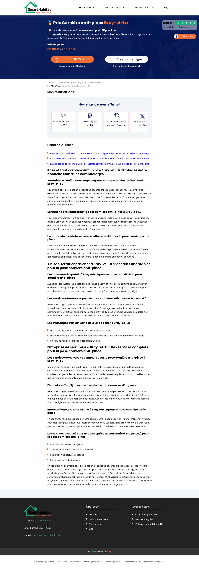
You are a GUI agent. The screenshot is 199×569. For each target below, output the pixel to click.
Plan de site (95, 524)
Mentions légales (144, 519)
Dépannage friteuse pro (92, 562)
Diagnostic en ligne (129, 59)
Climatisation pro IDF (132, 562)
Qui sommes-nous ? (99, 519)
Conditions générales (146, 514)
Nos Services (84, 7)
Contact (93, 514)
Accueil (50, 82)
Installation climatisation (154, 562)
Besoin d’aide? (142, 7)
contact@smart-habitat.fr (46, 535)
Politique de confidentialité (149, 524)
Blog (166, 7)
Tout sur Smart (113, 7)
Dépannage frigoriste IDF (44, 562)
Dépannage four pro (113, 562)
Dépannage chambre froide (68, 562)
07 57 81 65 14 (75, 59)
